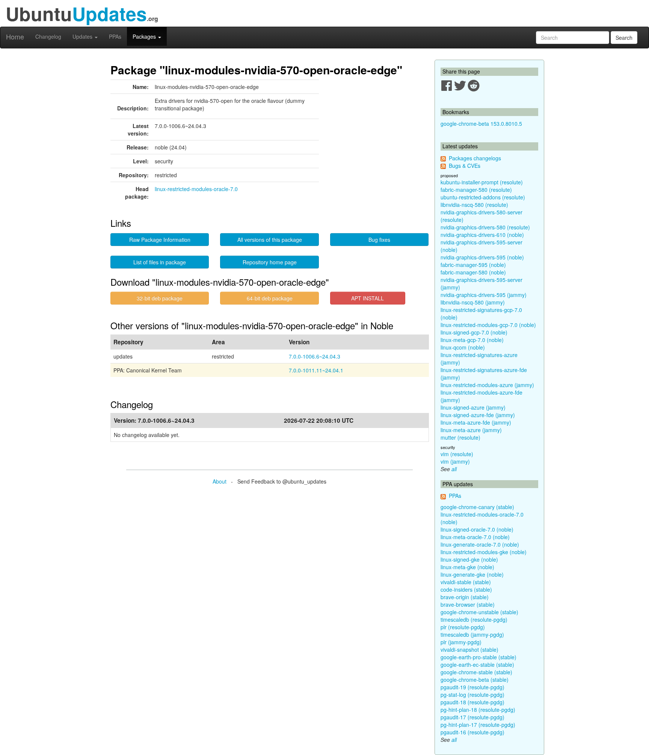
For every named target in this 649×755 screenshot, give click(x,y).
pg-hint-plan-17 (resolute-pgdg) (478, 724)
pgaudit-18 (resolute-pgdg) (472, 702)
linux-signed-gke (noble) (469, 559)
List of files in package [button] (159, 262)
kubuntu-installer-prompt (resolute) (482, 182)
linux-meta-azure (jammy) (471, 430)
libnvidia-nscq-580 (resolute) (474, 204)
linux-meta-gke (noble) (467, 567)
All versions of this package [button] (269, 239)
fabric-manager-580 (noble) (473, 272)
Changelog (48, 36)
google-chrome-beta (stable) (475, 679)
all (454, 469)
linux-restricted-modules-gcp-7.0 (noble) (488, 325)
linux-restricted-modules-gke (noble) (484, 552)
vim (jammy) (455, 461)
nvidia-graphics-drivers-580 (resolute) (485, 227)
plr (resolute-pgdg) (463, 627)
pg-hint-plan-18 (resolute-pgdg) (478, 709)
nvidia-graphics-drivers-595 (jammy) (484, 294)
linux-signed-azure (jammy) (473, 407)
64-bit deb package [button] (270, 298)
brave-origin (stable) (465, 597)
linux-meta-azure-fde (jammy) (476, 422)
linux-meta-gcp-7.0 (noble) (472, 340)
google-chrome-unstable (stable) (479, 612)
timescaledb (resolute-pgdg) (474, 619)
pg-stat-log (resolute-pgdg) (472, 694)
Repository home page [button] (270, 262)
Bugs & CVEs (464, 165)
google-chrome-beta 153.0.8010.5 (481, 123)
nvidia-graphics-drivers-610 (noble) (482, 234)
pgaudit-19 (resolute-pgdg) (472, 687)
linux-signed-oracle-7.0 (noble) (477, 529)
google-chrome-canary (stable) (477, 507)
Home (15, 36)
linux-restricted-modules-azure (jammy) (487, 385)
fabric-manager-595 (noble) (473, 264)
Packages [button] (145, 36)
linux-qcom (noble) (463, 347)
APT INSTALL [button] (367, 298)
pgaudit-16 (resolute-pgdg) (472, 732)
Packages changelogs (475, 158)
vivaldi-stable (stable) (466, 582)
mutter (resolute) (460, 437)
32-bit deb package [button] (160, 298)
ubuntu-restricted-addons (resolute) (483, 197)
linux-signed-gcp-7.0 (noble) (474, 332)
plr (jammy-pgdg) (461, 642)
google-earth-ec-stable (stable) (477, 664)
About (219, 481)
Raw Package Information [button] (159, 239)
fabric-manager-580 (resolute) (476, 189)
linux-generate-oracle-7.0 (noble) (480, 544)
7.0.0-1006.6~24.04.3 (314, 356)
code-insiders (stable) (466, 589)
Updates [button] (83, 36)
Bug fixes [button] (379, 239)
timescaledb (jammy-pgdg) (472, 634)
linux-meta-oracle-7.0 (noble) (475, 537)
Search (624, 37)
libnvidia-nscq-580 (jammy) (473, 302)
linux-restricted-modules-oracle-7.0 (196, 189)
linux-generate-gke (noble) (472, 574)
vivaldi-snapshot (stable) (469, 649)
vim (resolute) (457, 454)
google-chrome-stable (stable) (476, 672)
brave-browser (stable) (468, 604)
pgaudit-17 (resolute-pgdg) (472, 717)
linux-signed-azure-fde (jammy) (478, 415)
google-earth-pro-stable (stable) (478, 657)
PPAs (115, 36)
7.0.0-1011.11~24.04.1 (316, 370)
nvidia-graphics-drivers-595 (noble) (482, 257)
